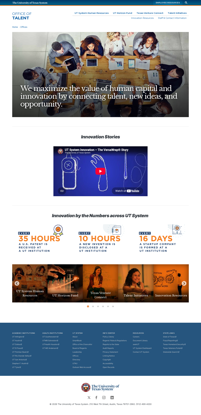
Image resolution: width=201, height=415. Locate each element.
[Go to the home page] (32, 2)
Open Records (108, 367)
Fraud (169, 340)
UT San (18, 360)
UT (17, 337)
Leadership (77, 352)
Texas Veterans (172, 348)
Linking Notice (109, 356)
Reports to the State (111, 344)
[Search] (186, 2)
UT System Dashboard (142, 348)
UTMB (49, 340)
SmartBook (77, 340)
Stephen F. (19, 363)
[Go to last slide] (17, 283)
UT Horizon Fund (122, 13)
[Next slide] (184, 283)
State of (169, 337)
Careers (136, 337)
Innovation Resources (142, 18)
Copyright (107, 360)
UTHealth (50, 344)
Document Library (140, 340)
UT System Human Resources (92, 13)
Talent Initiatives (177, 13)
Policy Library (108, 337)
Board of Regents (80, 348)
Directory (76, 360)
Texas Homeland (173, 344)
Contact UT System (141, 352)
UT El (16, 348)
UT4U (75, 363)
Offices (23, 27)
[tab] (87, 306)
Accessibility (108, 363)
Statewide (170, 352)
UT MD (49, 348)
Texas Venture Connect (150, 13)
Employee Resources (168, 3)
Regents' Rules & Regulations (115, 340)
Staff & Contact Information (172, 18)
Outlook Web (81, 367)
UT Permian (19, 352)
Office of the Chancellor (82, 344)
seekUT (136, 344)
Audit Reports (108, 348)
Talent (21, 16)
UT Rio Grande (21, 356)
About (75, 337)
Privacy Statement (110, 352)
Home (15, 27)
